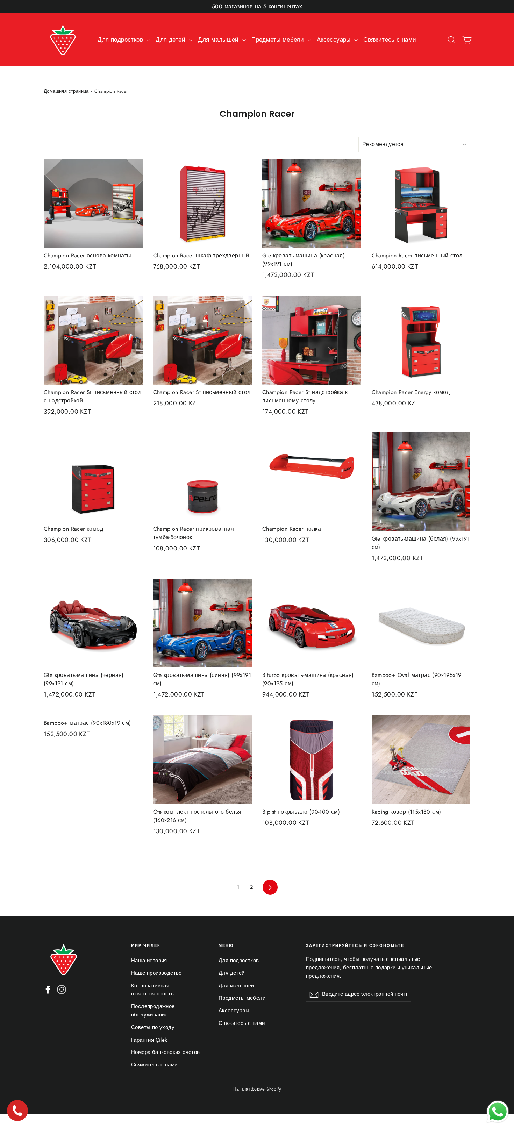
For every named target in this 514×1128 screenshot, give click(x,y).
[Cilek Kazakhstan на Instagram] (61, 989)
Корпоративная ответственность (152, 990)
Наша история (149, 960)
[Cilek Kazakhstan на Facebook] (48, 989)
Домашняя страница (66, 91)
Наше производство (156, 973)
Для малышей (219, 39)
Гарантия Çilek (149, 1040)
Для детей (171, 39)
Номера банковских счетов (165, 1052)
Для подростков (121, 39)
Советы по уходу (152, 1027)
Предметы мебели (278, 39)
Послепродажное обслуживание (153, 1010)
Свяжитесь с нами (389, 39)
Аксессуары (334, 39)
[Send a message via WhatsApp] (498, 1112)
